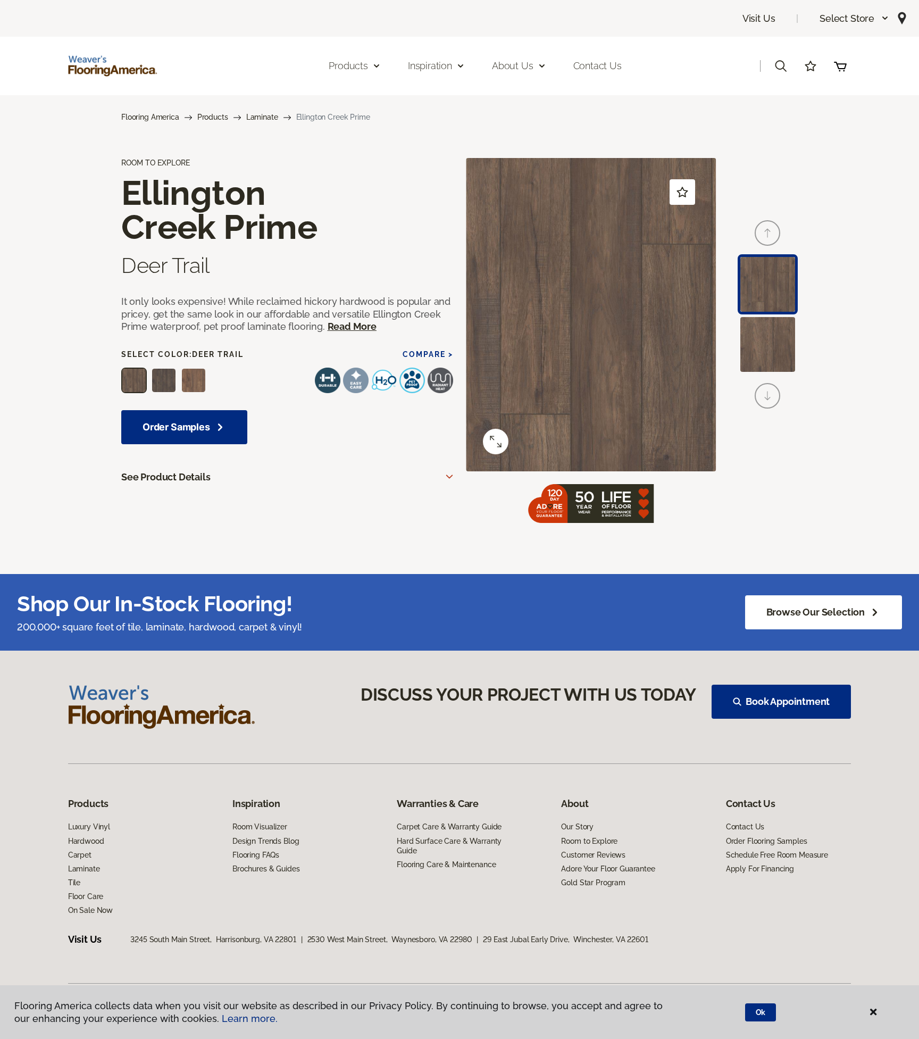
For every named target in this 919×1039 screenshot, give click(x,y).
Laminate (262, 117)
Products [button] (348, 65)
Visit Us (758, 18)
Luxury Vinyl (89, 826)
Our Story (577, 826)
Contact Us (597, 65)
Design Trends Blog (265, 841)
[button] (854, 18)
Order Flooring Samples (766, 841)
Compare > (428, 354)
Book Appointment (788, 701)
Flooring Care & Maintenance (446, 864)
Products (212, 117)
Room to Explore (589, 841)
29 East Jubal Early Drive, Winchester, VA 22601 (565, 939)
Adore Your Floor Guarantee (608, 869)
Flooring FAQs (255, 855)
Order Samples (176, 427)
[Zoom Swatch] (495, 441)
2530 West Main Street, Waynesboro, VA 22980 (389, 939)
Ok (761, 1012)
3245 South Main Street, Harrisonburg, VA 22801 (213, 939)
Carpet (79, 855)
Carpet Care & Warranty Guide (449, 826)
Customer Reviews (593, 855)
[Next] (767, 396)
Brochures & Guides (265, 869)
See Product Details (166, 477)
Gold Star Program (593, 882)
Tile (74, 882)
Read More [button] (352, 326)
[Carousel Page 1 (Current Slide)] (768, 284)
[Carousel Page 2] (768, 344)
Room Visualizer (259, 826)
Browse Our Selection (815, 612)
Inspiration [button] (430, 65)
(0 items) (840, 66)
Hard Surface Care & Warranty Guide (449, 846)
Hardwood (86, 841)
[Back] (767, 233)
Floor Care (86, 896)
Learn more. (250, 1018)
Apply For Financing (760, 869)
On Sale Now (90, 910)
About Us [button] (512, 65)
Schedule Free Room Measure (777, 855)
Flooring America (150, 117)
